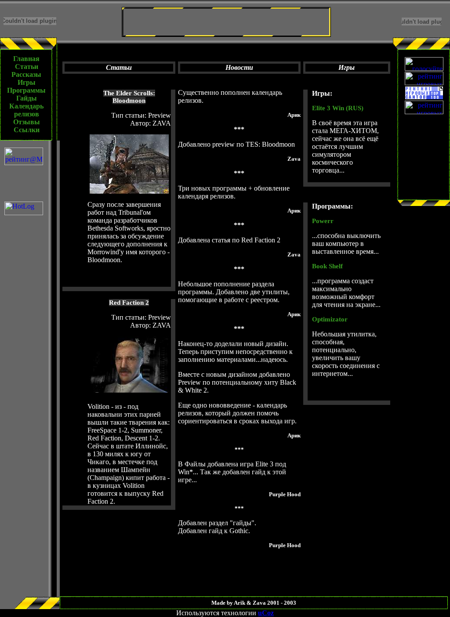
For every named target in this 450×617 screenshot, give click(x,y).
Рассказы (26, 74)
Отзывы (26, 122)
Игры (27, 82)
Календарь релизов (26, 110)
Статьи (26, 66)
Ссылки (27, 130)
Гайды (26, 98)
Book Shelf (327, 266)
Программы (26, 90)
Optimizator (330, 319)
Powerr (323, 220)
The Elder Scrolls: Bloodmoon (129, 97)
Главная (26, 58)
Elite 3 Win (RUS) (337, 108)
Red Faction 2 (129, 302)
